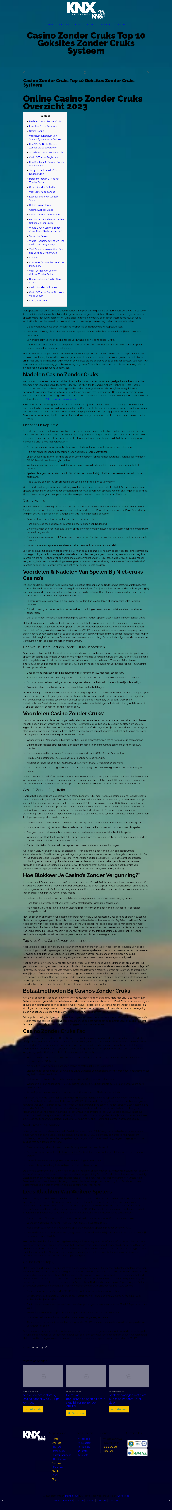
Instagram (85, 1443)
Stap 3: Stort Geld (38, 300)
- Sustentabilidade (61, 1455)
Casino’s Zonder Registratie (44, 157)
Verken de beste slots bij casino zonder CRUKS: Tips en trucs (41, 1398)
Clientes (56, 1471)
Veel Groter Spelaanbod (42, 192)
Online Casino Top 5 (40, 205)
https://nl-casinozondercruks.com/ (57, 399)
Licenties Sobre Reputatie (43, 126)
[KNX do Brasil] (86, 10)
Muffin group (72, 1495)
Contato (113, 1500)
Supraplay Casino (38, 236)
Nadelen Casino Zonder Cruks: (45, 121)
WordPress (123, 1495)
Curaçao (33, 257)
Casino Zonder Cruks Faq (42, 187)
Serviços (56, 1463)
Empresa (56, 1443)
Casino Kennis (36, 131)
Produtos (102, 1500)
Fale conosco (110, 1447)
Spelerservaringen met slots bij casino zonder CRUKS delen (127, 1398)
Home (55, 1438)
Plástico (79, 1500)
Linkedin (85, 1447)
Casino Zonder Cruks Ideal (43, 287)
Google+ (84, 1455)
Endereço (108, 1451)
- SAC (55, 1475)
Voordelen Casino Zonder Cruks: (46, 152)
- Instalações (58, 1451)
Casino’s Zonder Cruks (41, 209)
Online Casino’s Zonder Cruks (45, 214)
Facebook (85, 1438)
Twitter (84, 1451)
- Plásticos (57, 1467)
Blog (54, 1479)
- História (56, 1447)
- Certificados (59, 1459)
